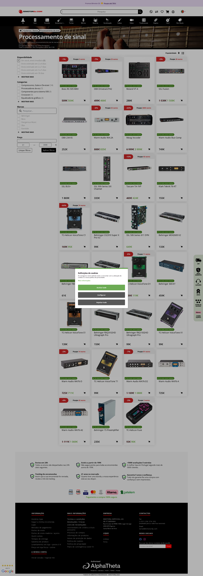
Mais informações (84, 280)
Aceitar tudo (101, 287)
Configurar (101, 295)
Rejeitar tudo (101, 302)
